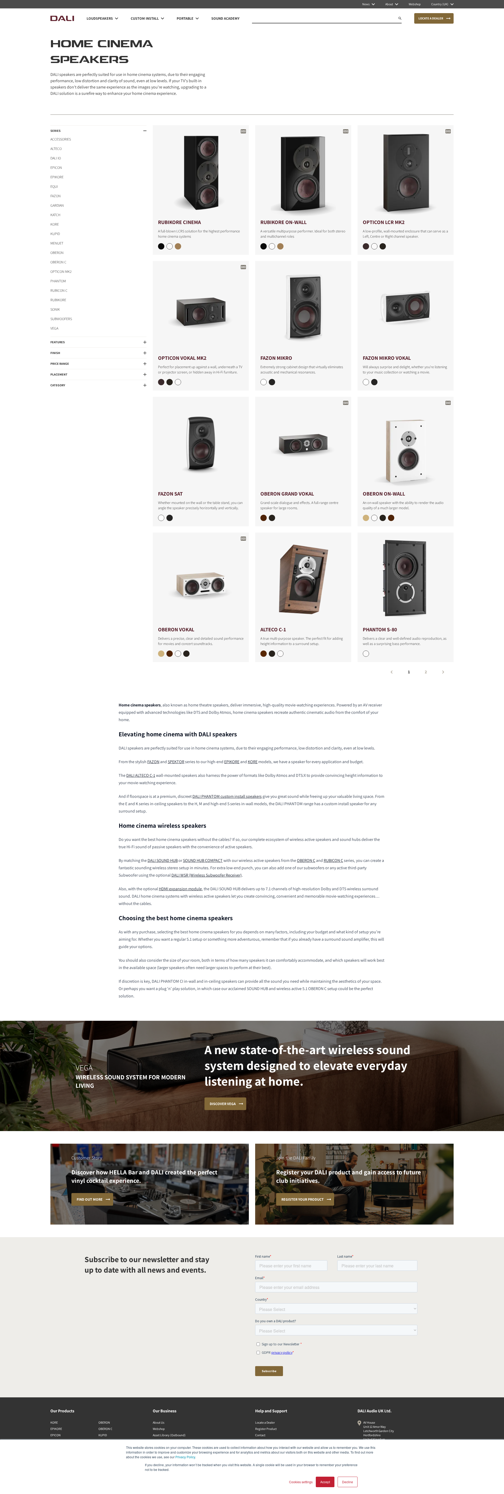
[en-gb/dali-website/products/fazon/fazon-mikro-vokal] (406, 307)
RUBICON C (58, 290)
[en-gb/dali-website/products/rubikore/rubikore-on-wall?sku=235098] (280, 246)
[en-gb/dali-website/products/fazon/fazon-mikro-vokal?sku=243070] (366, 382)
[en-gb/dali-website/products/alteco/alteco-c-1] (303, 579)
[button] (98, 131)
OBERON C (58, 262)
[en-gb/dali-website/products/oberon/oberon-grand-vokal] (303, 443)
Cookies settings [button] (301, 1482)
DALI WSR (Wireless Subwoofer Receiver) (206, 875)
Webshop (159, 1429)
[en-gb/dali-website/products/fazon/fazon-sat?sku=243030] (161, 518)
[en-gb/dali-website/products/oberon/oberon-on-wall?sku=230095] (366, 518)
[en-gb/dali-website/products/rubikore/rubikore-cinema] (201, 171)
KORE (54, 224)
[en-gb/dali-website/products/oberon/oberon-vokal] (201, 579)
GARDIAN (57, 205)
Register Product (266, 1429)
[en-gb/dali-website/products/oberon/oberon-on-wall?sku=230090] (374, 518)
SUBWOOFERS (61, 318)
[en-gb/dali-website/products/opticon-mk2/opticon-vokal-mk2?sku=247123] (169, 382)
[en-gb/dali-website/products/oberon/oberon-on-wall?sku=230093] (383, 518)
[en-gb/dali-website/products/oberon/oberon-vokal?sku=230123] (186, 653)
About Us (158, 1422)
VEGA (54, 328)
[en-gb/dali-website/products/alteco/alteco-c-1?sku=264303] (272, 653)
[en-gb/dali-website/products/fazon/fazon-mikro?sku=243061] (272, 382)
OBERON (57, 252)
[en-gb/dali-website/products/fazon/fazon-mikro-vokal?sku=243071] (374, 382)
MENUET (56, 243)
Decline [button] (347, 1482)
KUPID (55, 233)
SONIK (55, 309)
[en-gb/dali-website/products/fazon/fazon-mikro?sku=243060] (263, 382)
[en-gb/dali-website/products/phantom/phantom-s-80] (406, 579)
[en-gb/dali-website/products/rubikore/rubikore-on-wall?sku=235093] (263, 246)
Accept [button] (325, 1482)
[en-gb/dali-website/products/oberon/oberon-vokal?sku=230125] (161, 653)
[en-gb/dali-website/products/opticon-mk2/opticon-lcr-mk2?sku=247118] (366, 246)
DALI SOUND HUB (163, 860)
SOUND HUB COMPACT (203, 860)
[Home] (62, 18)
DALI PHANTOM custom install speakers (227, 796)
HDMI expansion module (180, 889)
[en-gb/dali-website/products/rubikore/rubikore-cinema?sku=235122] (169, 246)
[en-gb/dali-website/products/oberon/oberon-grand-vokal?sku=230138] (263, 518)
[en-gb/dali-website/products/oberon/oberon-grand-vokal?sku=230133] (272, 518)
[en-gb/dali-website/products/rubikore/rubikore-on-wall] (303, 171)
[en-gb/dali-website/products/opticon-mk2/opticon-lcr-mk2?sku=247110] (374, 246)
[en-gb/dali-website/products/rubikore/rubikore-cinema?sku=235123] (161, 246)
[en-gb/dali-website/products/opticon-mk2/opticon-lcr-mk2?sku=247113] (383, 246)
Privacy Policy (185, 1457)
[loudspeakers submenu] (116, 18)
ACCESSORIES (60, 139)
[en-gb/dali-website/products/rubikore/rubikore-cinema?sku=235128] (178, 246)
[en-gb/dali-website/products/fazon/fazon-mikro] (303, 307)
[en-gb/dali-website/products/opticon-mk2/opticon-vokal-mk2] (201, 307)
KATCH (55, 214)
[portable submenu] (197, 18)
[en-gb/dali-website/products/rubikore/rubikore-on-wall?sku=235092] (272, 246)
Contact (260, 1435)
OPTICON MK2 (61, 271)
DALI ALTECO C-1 (140, 775)
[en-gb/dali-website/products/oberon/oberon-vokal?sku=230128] (169, 653)
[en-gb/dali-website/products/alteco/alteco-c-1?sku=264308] (263, 653)
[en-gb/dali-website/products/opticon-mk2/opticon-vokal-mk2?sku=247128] (161, 382)
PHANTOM (58, 281)
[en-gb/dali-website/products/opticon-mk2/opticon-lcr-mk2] (406, 171)
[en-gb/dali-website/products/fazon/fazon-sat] (201, 443)
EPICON (56, 167)
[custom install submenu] (162, 18)
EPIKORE (57, 177)
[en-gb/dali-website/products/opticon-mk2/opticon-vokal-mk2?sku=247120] (178, 382)
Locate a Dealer (265, 1422)
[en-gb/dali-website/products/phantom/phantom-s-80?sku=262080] (366, 653)
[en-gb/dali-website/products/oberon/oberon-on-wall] (406, 443)
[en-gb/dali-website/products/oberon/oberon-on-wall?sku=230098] (391, 518)
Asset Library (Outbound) (169, 1435)
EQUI (54, 186)
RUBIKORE (58, 300)
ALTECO (56, 148)
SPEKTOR (176, 761)
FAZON (55, 196)
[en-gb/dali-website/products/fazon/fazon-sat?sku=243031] (169, 518)
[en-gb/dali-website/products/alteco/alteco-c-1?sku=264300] (280, 653)
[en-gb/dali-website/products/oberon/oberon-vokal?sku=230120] (178, 653)
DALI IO (55, 158)
